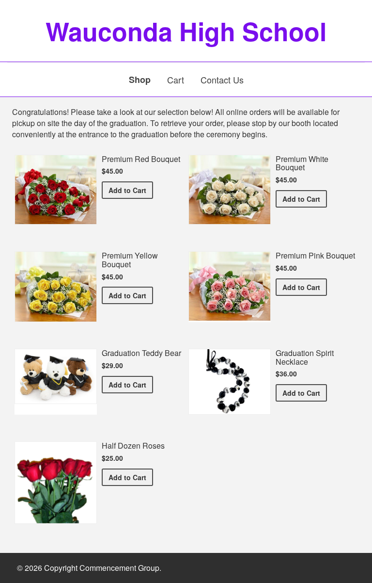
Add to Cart (130, 190)
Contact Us (222, 79)
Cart (175, 79)
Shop (140, 79)
